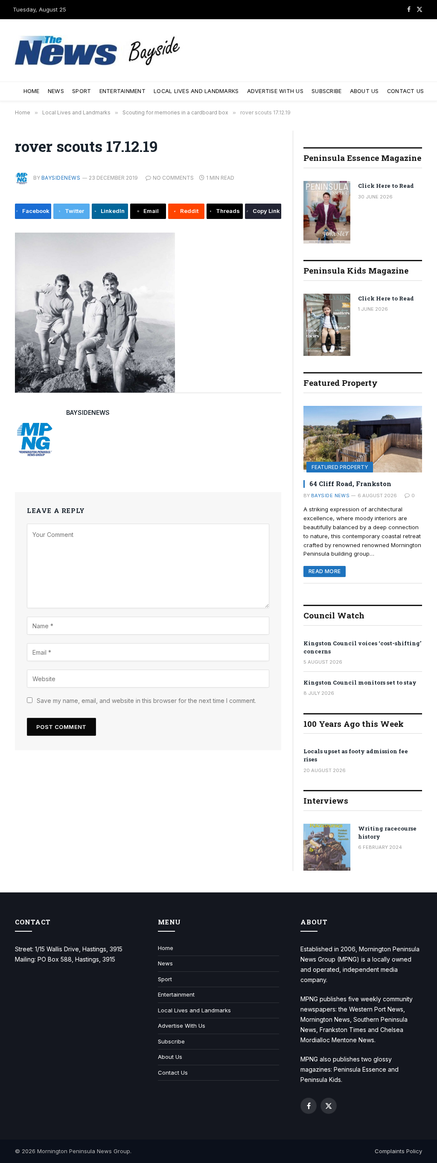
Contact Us (405, 91)
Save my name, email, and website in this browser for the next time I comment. (146, 700)
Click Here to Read (386, 185)
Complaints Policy (398, 1151)
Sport (81, 91)
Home (31, 91)
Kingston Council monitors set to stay (360, 682)
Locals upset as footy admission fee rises (355, 755)
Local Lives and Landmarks (196, 91)
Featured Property (340, 467)
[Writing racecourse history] (326, 847)
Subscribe (326, 91)
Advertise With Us (275, 91)
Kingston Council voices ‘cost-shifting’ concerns (362, 647)
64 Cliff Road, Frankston (350, 483)
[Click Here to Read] (326, 212)
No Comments (173, 178)
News (56, 91)
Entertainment (122, 91)
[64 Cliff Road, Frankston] (362, 439)
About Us (364, 91)
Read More (325, 571)
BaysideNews (60, 178)
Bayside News (330, 495)
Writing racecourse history (387, 832)
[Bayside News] (98, 50)
